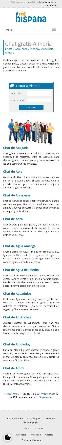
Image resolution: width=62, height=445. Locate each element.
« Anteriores (11, 393)
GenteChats (50, 5)
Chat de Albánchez (17, 317)
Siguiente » (46, 397)
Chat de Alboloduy (16, 344)
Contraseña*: (17, 100)
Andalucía (47, 49)
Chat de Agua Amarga (19, 246)
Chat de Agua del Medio (21, 270)
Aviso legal (21, 434)
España (34, 49)
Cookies (49, 434)
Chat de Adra (13, 219)
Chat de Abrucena (16, 195)
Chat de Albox (13, 368)
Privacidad (36, 434)
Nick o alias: (16, 93)
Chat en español (15, 418)
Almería (10, 52)
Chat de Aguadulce (17, 293)
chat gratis (48, 2)
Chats (8, 49)
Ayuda (27, 428)
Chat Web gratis (33, 418)
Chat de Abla (12, 171)
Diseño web (49, 418)
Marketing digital (31, 422)
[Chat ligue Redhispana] (31, 17)
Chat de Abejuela (16, 148)
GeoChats (21, 49)
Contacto (39, 428)
